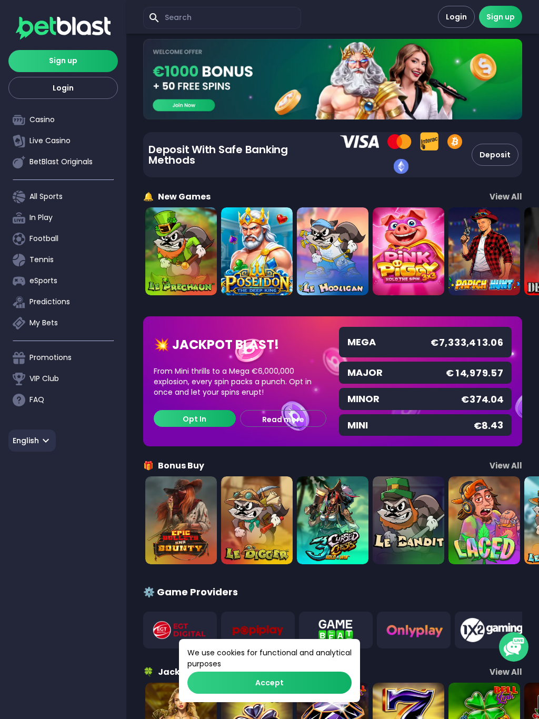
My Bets (43, 322)
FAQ (36, 399)
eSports (43, 280)
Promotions (50, 357)
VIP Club (44, 378)
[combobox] (32, 441)
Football (43, 238)
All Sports (46, 196)
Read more (283, 419)
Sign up (63, 60)
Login (63, 88)
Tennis (41, 259)
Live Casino (50, 140)
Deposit (495, 154)
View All (506, 196)
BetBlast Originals (61, 161)
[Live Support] (513, 647)
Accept (269, 682)
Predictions (49, 301)
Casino (42, 119)
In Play (41, 217)
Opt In (194, 419)
